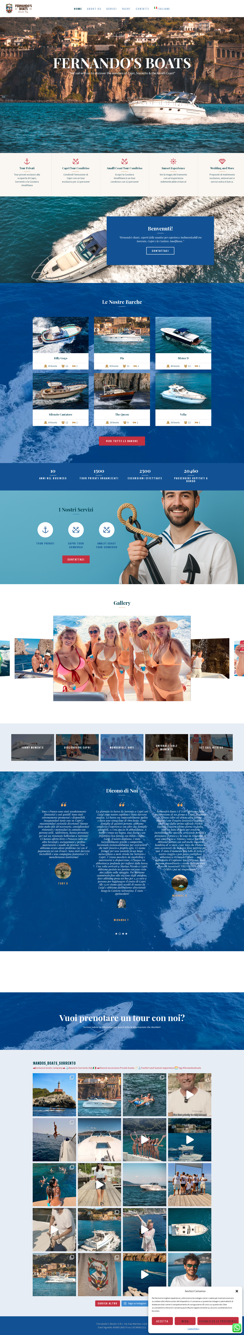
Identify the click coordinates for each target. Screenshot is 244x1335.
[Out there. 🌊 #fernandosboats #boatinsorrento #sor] (144, 1184)
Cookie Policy (193, 1328)
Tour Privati (26, 168)
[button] (237, 1291)
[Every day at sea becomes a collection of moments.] (54, 1184)
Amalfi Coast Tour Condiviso (125, 168)
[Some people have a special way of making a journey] (189, 1094)
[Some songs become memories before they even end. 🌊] (144, 1139)
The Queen (122, 414)
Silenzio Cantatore (60, 414)
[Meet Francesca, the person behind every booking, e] (99, 1184)
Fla (122, 358)
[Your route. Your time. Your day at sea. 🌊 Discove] (189, 1139)
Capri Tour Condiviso (75, 168)
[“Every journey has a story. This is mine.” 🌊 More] (54, 1229)
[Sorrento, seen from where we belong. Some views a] (99, 1094)
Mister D (183, 358)
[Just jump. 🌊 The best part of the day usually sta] (54, 1139)
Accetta (162, 1321)
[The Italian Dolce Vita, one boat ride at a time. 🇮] (144, 1274)
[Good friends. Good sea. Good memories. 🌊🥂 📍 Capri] (144, 1229)
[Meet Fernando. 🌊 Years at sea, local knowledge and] (189, 1274)
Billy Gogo (60, 358)
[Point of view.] (189, 1229)
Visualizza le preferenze (218, 1321)
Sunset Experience (173, 168)
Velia (183, 414)
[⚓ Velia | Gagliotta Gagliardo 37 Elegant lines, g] (54, 1274)
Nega (185, 1321)
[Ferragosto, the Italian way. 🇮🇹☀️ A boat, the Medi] (144, 1094)
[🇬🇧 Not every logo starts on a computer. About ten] (99, 1274)
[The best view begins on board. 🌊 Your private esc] (99, 1139)
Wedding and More (222, 168)
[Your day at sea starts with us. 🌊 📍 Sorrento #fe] (189, 1184)
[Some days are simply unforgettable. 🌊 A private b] (99, 1229)
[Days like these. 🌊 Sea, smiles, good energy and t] (54, 1094)
